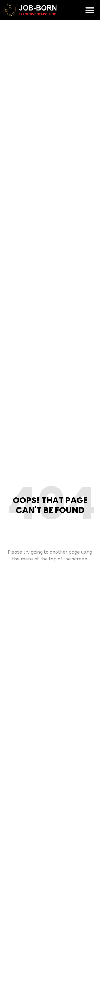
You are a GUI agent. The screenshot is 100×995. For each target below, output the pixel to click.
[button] (90, 10)
